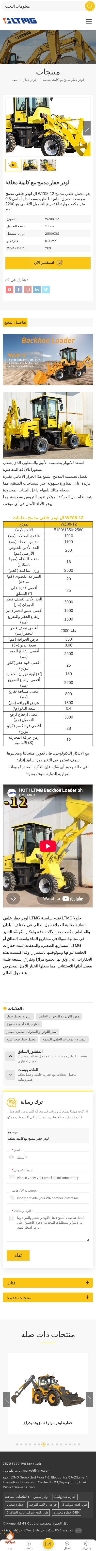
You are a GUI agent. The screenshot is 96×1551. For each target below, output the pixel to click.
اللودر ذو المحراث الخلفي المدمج (64, 1039)
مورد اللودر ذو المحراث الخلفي (58, 1016)
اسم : (16, 1150)
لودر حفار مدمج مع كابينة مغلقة (28, 1138)
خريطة (39, 1530)
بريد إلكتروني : (22, 1170)
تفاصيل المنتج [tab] (15, 322)
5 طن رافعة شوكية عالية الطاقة (27, 1512)
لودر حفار (30, 80)
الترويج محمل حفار (19, 1016)
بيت (14, 80)
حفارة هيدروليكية (65, 1497)
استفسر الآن (44, 262)
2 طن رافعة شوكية (74, 1504)
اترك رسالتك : (22, 1211)
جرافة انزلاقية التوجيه (43, 1504)
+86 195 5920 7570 (17, 1464)
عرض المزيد (54, 1429)
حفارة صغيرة (15, 1504)
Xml (29, 1530)
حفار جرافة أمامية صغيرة (23, 1024)
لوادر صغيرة (40, 1497)
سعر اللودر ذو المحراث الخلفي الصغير (32, 1032)
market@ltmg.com (36, 1470)
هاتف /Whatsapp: (24, 1190)
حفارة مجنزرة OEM (66, 1512)
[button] (87, 128)
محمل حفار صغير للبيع (21, 1039)
